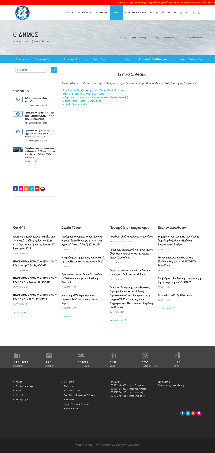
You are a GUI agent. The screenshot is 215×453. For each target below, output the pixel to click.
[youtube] (193, 413)
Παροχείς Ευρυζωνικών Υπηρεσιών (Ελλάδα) (83, 94)
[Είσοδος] (199, 12)
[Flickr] (181, 12)
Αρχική (123, 38)
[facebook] (182, 413)
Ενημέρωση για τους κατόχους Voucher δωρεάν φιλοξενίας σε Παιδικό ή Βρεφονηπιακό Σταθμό (179, 240)
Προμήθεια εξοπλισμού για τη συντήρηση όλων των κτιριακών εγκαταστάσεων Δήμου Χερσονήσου (131, 253)
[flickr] (198, 413)
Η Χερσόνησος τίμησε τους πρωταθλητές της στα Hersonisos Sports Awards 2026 (83, 259)
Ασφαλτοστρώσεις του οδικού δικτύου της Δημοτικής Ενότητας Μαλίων (130, 272)
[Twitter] (169, 12)
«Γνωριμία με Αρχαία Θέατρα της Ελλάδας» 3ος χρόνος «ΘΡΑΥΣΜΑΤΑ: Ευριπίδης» (177, 261)
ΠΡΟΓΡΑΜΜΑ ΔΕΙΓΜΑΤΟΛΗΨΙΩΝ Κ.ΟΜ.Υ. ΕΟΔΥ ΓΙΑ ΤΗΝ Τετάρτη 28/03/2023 (35, 280)
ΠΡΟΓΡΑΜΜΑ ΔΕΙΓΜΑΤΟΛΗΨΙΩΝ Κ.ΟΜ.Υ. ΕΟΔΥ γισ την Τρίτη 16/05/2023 (35, 263)
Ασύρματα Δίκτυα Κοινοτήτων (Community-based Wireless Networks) (95, 97)
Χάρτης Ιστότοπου (72, 408)
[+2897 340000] (187, 12)
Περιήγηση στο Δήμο (24, 386)
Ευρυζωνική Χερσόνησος (164, 38)
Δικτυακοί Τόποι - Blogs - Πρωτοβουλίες (81, 101)
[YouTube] (175, 12)
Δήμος (18, 390)
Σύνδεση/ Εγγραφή (72, 390)
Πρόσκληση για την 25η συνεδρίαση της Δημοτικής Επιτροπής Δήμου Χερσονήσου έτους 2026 (39, 133)
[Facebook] (163, 12)
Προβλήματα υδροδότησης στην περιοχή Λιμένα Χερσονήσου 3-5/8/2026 (179, 280)
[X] (188, 413)
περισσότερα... (20, 312)
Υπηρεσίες (20, 395)
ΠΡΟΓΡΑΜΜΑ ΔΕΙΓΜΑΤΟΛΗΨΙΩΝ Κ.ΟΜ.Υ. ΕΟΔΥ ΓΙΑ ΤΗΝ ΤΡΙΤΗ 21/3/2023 (35, 297)
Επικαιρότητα (22, 399)
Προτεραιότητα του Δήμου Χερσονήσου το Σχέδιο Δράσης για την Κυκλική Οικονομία (82, 278)
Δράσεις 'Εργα (144, 38)
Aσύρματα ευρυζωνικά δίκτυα (189, 38)
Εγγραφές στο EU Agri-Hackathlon (175, 295)
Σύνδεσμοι (68, 386)
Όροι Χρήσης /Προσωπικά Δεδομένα (79, 395)
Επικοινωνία (69, 399)
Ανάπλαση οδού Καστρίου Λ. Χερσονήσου (131, 236)
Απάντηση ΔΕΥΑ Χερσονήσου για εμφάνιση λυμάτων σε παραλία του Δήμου (79, 299)
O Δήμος (132, 38)
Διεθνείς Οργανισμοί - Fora (75, 104)
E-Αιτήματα (69, 381)
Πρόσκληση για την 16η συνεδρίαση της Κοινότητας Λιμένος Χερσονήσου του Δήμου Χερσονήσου (40, 116)
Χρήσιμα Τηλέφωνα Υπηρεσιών (77, 404)
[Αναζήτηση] (193, 12)
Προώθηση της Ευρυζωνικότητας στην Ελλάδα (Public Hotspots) (93, 90)
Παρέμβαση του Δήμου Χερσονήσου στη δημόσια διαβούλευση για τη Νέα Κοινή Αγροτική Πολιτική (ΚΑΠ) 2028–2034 (82, 240)
